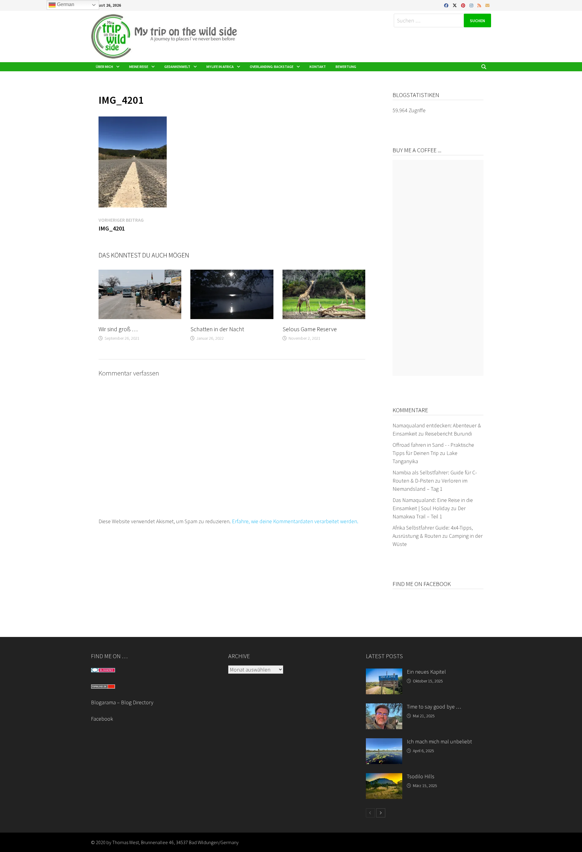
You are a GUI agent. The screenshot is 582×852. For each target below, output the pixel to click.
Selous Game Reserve (310, 329)
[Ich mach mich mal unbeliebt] (384, 742)
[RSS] (480, 5)
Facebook (102, 718)
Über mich (104, 66)
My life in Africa (220, 66)
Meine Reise (138, 66)
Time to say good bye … (434, 706)
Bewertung (346, 66)
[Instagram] (472, 5)
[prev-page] (370, 812)
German (65, 4)
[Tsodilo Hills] (384, 777)
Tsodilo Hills (420, 776)
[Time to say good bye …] (384, 707)
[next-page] (380, 812)
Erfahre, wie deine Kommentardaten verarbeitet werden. (295, 521)
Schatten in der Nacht (217, 329)
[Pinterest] (464, 5)
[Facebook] (447, 5)
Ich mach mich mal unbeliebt (439, 741)
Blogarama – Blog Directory (122, 702)
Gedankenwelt (177, 66)
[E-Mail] (487, 5)
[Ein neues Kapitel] (384, 672)
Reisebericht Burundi (448, 433)
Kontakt (317, 66)
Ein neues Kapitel (426, 671)
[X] (455, 5)
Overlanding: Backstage (271, 66)
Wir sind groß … (118, 329)
